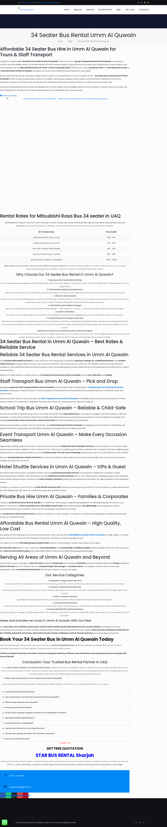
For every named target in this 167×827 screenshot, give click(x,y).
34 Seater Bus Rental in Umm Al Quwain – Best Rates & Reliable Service (61, 344)
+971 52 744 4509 (27, 2)
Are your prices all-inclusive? (18, 707)
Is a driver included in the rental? (20, 692)
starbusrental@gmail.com (50, 2)
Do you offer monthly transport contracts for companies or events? (36, 712)
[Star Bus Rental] (26, 9)
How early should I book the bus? (20, 718)
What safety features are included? (21, 702)
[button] (64, 678)
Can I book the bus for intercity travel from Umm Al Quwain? (32, 697)
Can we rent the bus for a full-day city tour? (25, 728)
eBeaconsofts (70, 822)
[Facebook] (142, 2)
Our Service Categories (64, 575)
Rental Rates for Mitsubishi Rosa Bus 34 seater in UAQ (60, 216)
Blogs (70, 41)
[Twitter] (145, 2)
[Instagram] (148, 2)
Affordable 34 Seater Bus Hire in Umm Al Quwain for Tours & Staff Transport (58, 52)
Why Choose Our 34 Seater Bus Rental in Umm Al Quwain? (64, 274)
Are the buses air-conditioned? (19, 723)
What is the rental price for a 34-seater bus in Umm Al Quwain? (33, 678)
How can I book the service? (17, 739)
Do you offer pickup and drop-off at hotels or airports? (30, 733)
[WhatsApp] (139, 2)
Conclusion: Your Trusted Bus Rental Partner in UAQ (64, 662)
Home (60, 41)
